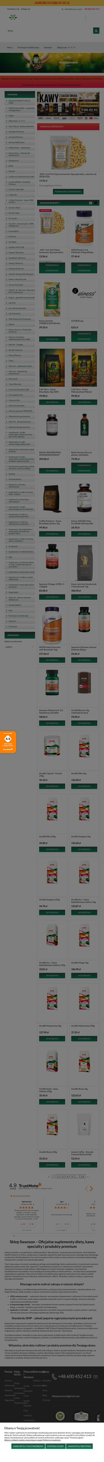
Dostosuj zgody (55, 1446)
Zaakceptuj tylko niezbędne (28, 1446)
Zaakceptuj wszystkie (79, 1446)
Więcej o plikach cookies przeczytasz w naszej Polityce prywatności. (32, 1440)
